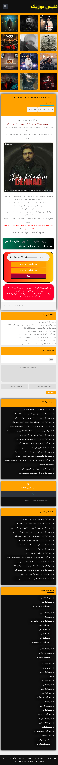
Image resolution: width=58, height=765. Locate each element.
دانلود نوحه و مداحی (45, 653)
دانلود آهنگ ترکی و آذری (44, 697)
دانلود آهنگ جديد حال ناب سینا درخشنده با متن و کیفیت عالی (32, 532)
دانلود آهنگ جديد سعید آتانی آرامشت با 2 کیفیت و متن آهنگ (33, 561)
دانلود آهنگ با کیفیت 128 (28, 264)
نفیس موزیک (47, 241)
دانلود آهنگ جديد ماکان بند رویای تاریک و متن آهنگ (36, 435)
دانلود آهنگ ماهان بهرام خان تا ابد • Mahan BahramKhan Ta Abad (31, 426)
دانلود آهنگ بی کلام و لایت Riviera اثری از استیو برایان (34, 540)
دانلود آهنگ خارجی (46, 672)
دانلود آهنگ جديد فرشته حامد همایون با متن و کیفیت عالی (33, 439)
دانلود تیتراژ (48, 617)
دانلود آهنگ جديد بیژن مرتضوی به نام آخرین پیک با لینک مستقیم (31, 528)
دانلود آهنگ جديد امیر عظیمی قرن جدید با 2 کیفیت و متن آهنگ (36, 343)
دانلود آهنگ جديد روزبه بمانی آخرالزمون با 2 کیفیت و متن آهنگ (32, 422)
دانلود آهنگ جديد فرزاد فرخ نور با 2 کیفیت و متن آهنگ (35, 443)
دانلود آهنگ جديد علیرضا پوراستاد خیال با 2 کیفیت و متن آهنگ (32, 578)
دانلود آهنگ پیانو (45, 634)
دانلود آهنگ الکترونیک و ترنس (40, 642)
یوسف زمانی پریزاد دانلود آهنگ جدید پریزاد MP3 (40, 340)
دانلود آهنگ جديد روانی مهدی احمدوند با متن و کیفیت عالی (33, 536)
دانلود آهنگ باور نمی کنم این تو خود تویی (39, 549)
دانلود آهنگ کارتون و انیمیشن (43, 731)
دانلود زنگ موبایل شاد (43, 744)
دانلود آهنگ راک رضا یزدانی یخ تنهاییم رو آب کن (37, 469)
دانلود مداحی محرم (43, 657)
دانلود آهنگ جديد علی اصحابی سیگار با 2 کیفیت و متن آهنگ (33, 452)
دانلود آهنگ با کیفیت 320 (28, 270)
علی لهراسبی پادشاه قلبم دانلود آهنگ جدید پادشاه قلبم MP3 (33, 566)
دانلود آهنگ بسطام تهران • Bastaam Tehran (38, 409)
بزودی (50, 676)
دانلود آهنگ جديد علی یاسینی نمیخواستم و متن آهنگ (35, 473)
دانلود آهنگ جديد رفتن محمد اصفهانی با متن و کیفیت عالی (33, 418)
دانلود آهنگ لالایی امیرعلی (47, 322)
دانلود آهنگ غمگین (46, 612)
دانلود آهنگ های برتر (45, 648)
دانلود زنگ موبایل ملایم (42, 740)
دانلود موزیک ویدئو (46, 706)
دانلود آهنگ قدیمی (46, 663)
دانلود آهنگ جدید (33, 120)
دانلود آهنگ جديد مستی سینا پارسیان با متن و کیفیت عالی (34, 523)
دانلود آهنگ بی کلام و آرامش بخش (41, 621)
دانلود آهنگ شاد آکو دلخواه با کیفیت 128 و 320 (41, 331)
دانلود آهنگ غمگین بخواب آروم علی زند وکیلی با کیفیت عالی (33, 413)
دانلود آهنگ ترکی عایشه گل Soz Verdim (39, 553)
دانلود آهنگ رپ (47, 684)
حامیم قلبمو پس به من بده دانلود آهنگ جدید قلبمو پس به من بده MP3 (29, 430)
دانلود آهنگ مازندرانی (45, 714)
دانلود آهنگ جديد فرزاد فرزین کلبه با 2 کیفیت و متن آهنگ (34, 447)
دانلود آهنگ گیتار (45, 629)
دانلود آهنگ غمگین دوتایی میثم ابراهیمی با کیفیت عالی (35, 544)
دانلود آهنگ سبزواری (45, 718)
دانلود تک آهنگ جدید (44, 109)
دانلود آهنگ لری (47, 693)
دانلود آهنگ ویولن (44, 625)
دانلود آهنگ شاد (47, 602)
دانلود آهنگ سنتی (46, 680)
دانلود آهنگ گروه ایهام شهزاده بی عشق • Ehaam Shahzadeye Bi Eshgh (29, 557)
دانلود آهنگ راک (45, 638)
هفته (32, 494)
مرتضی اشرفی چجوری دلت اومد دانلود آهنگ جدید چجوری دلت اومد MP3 (32, 325)
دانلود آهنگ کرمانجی (45, 723)
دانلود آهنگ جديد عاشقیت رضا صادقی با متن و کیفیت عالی (33, 570)
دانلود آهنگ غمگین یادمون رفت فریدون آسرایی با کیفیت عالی (32, 456)
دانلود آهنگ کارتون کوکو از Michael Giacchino (37, 519)
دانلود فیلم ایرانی (46, 727)
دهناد (28, 276)
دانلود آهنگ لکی (47, 701)
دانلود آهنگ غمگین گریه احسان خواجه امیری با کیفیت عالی (37, 334)
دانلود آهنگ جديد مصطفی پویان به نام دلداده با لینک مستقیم (36, 337)
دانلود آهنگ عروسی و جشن (41, 606)
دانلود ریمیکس (47, 668)
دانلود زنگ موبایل (46, 735)
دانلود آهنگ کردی (46, 689)
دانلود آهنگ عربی (46, 710)
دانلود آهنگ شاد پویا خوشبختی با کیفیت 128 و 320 (40, 328)
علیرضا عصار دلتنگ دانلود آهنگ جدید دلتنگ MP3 (36, 574)
